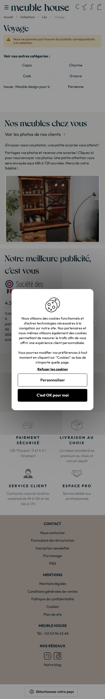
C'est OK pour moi (53, 395)
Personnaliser (52, 379)
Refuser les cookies (52, 369)
